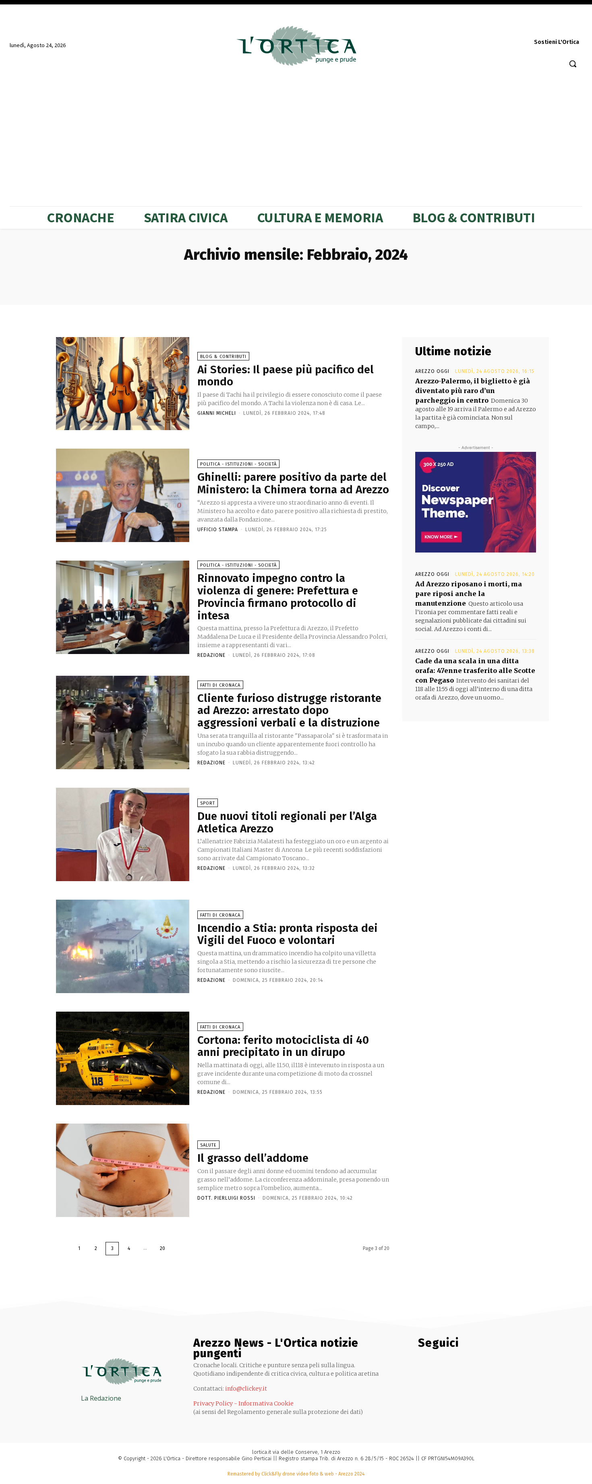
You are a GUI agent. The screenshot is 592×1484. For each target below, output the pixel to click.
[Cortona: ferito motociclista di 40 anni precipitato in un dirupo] (122, 1058)
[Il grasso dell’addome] (122, 1170)
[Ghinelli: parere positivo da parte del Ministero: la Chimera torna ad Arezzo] (122, 495)
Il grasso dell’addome (252, 1158)
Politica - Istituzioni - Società (238, 464)
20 (162, 1248)
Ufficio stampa (217, 529)
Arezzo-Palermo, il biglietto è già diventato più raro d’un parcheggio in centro (472, 390)
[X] (544, 26)
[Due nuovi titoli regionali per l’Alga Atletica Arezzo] (122, 834)
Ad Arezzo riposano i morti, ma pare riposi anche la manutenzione (468, 593)
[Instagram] (485, 26)
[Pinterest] (514, 26)
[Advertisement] (296, 133)
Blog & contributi (223, 356)
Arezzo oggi (432, 371)
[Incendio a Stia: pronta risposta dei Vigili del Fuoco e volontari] (122, 946)
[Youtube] (574, 26)
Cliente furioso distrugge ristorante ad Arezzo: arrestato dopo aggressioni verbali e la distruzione (289, 710)
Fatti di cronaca (220, 685)
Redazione (211, 655)
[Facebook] (469, 26)
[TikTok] (529, 26)
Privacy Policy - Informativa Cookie (243, 1403)
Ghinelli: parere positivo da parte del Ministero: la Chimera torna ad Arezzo (293, 483)
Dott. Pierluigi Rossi (226, 1198)
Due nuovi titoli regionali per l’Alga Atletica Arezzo (287, 822)
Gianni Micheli (216, 413)
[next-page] (179, 1248)
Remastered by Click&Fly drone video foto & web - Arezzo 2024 (296, 1474)
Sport (207, 803)
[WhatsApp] (560, 26)
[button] (572, 63)
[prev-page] (62, 1248)
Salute (208, 1145)
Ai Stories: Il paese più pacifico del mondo (285, 376)
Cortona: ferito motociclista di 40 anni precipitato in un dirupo (283, 1046)
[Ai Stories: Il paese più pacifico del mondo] (122, 384)
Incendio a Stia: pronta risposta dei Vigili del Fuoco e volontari (287, 934)
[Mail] (500, 26)
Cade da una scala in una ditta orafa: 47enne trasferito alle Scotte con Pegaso (475, 670)
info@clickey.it (246, 1388)
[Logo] (296, 46)
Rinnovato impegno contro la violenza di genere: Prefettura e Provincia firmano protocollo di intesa (277, 596)
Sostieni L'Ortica (556, 42)
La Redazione (101, 1398)
